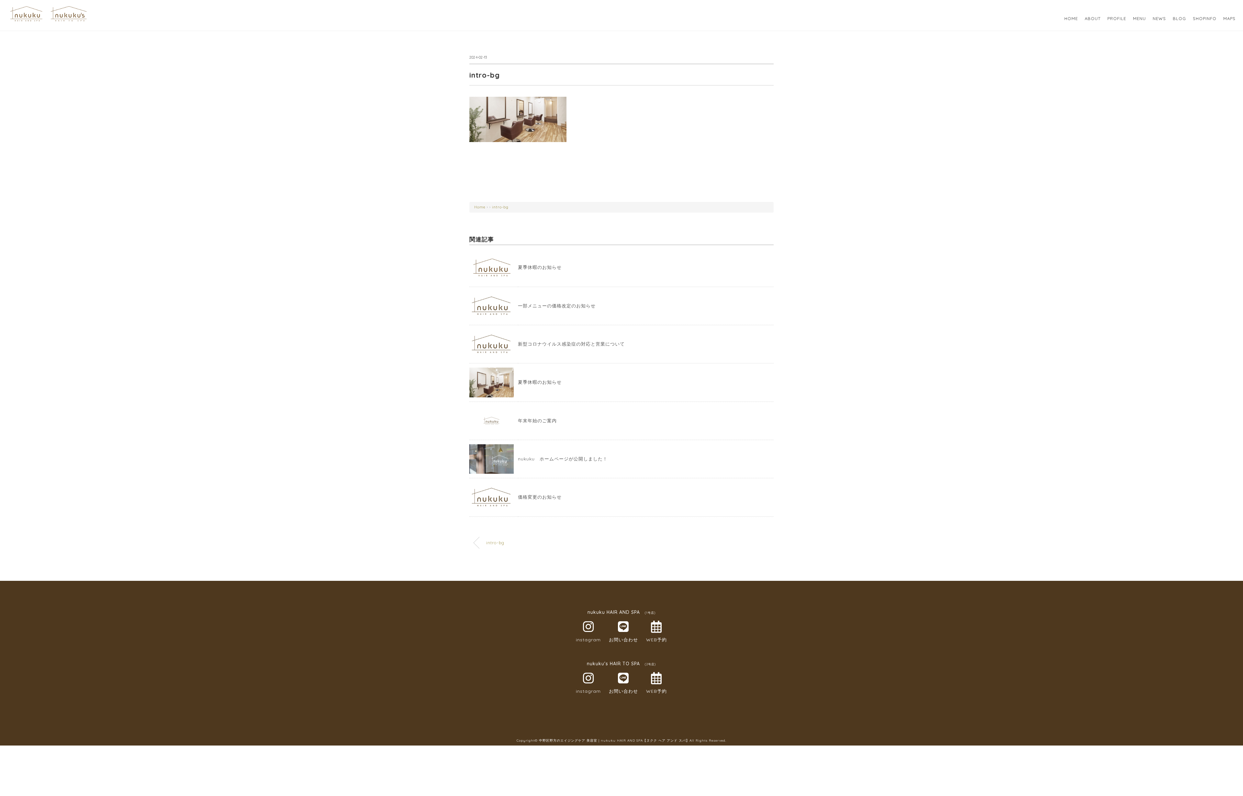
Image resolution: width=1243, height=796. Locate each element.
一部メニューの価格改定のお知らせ (557, 306)
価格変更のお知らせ (540, 497)
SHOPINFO (1204, 18)
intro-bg (500, 207)
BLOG (1179, 18)
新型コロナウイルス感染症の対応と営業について (571, 344)
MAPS (1229, 18)
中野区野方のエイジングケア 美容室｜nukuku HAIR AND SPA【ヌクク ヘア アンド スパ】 (614, 740)
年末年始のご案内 (537, 421)
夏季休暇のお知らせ (540, 267)
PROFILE (1116, 18)
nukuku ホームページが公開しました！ (563, 459)
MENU (1139, 18)
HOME (1071, 18)
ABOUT (1093, 18)
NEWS (1159, 18)
